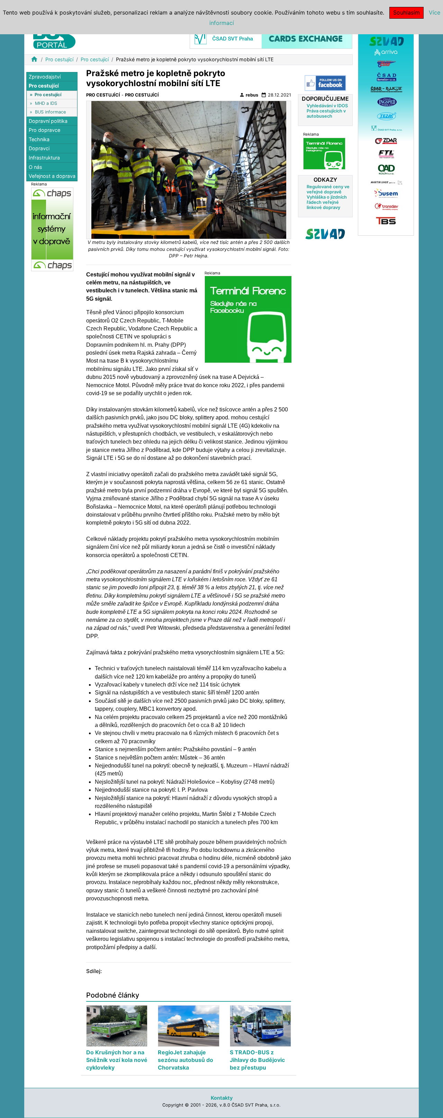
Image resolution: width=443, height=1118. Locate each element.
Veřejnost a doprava (52, 176)
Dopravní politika (48, 121)
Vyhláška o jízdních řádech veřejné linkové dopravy (327, 202)
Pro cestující (59, 59)
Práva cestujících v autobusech (326, 113)
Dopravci (39, 149)
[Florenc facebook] (248, 319)
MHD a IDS (46, 103)
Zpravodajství (45, 77)
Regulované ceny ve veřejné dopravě (328, 189)
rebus (248, 95)
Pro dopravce (44, 130)
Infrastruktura (44, 158)
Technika (39, 139)
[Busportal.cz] (54, 36)
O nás (35, 167)
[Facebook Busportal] (325, 83)
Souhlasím (406, 12)
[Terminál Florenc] (324, 153)
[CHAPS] (52, 229)
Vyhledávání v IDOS (327, 105)
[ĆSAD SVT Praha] (271, 37)
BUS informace (50, 112)
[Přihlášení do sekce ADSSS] (325, 234)
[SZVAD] (386, 131)
